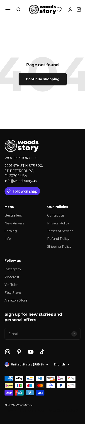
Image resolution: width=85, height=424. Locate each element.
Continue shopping (42, 79)
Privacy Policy (58, 223)
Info (8, 239)
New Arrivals (14, 223)
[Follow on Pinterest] (19, 352)
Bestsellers (13, 215)
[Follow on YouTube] (31, 352)
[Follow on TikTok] (42, 352)
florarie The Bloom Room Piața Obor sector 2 (42, 410)
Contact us (55, 215)
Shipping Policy (59, 247)
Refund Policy (58, 239)
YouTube (11, 285)
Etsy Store (13, 293)
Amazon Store (16, 300)
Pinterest (12, 277)
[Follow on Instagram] (8, 352)
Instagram (13, 269)
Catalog (11, 231)
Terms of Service (60, 231)
